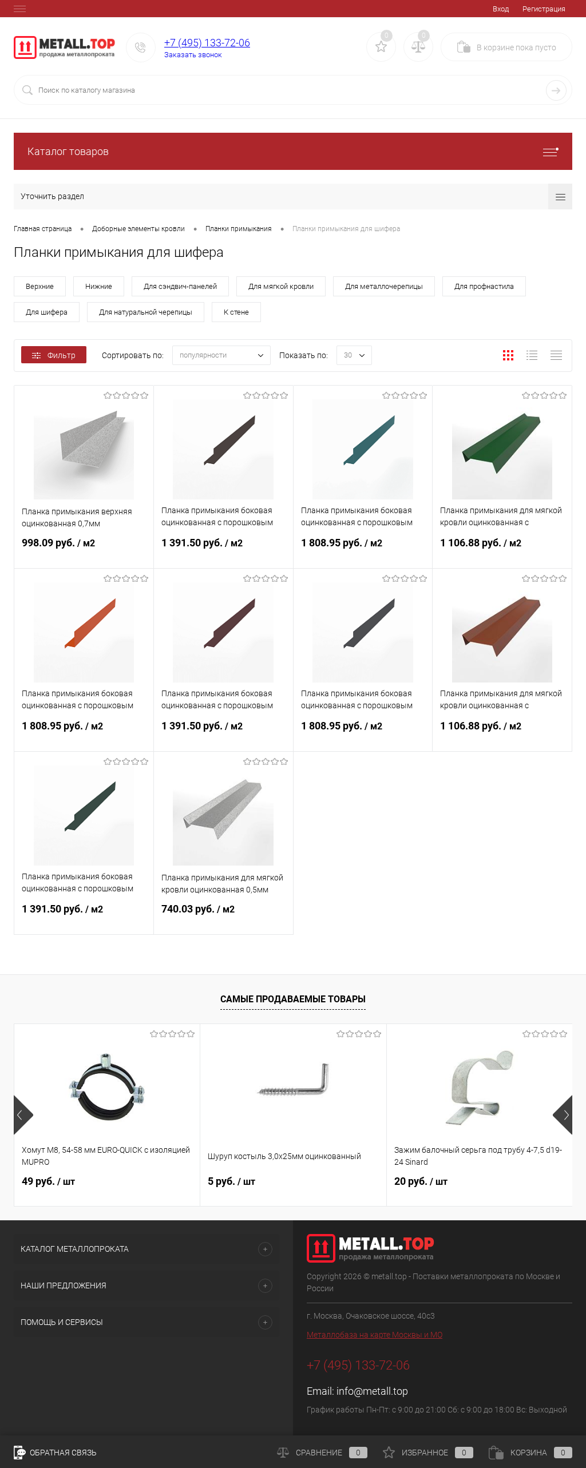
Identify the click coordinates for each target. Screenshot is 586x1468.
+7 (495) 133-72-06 (207, 43)
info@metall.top (372, 1391)
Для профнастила (484, 286)
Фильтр (61, 355)
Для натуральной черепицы (145, 312)
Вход (501, 9)
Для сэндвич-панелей (180, 286)
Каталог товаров (68, 151)
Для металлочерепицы (384, 286)
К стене (236, 312)
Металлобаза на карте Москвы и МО (374, 1334)
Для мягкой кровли (281, 286)
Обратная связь (62, 1452)
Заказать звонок (193, 54)
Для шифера (47, 312)
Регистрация (543, 9)
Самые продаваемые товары (293, 999)
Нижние (98, 286)
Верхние (40, 286)
